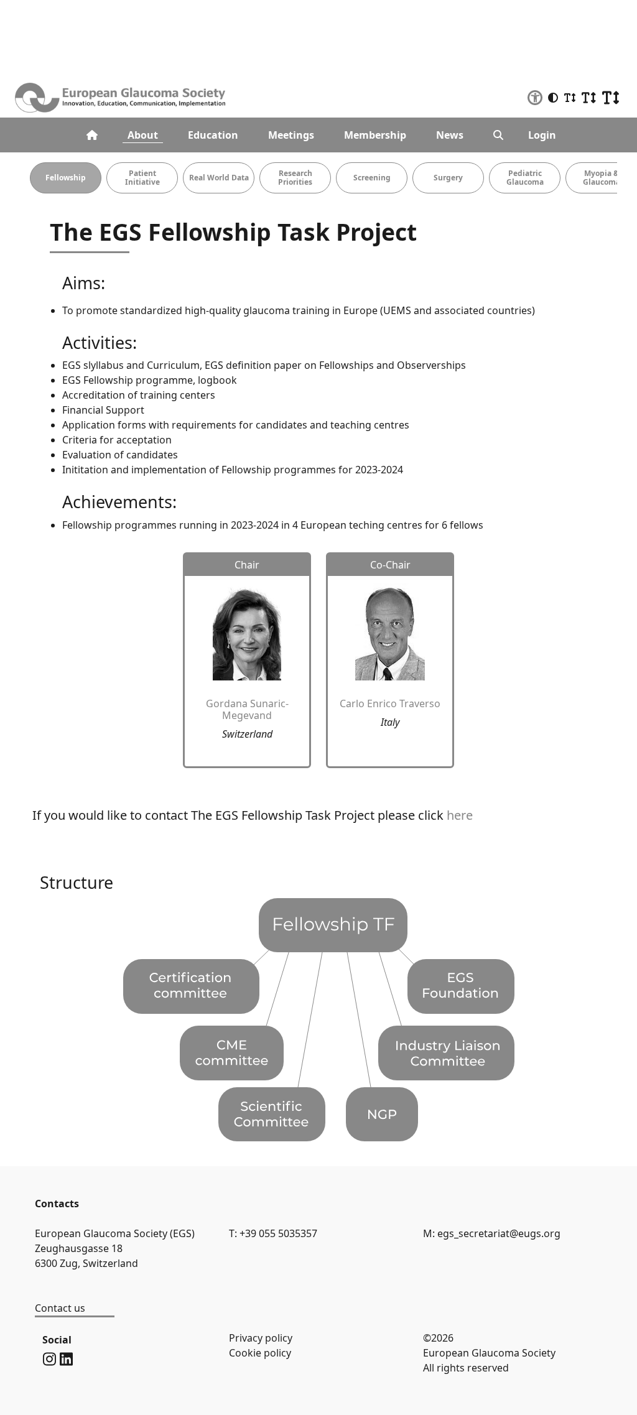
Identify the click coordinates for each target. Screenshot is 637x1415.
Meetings (291, 135)
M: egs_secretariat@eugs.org (491, 1233)
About (143, 135)
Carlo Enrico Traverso (390, 703)
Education (213, 135)
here (460, 815)
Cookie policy (260, 1353)
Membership (375, 135)
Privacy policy (260, 1338)
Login (542, 135)
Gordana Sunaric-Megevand (247, 709)
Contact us (60, 1308)
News (449, 135)
